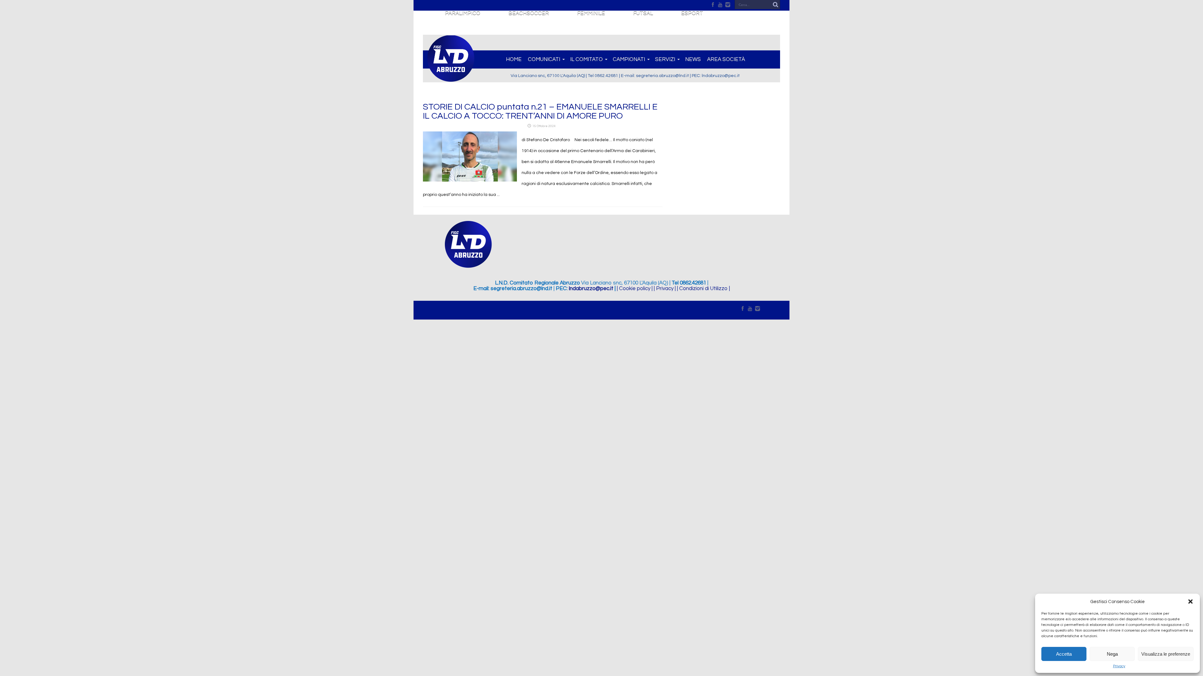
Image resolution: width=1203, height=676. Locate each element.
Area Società (726, 59)
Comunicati (544, 59)
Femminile (591, 13)
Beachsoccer (528, 13)
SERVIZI (665, 59)
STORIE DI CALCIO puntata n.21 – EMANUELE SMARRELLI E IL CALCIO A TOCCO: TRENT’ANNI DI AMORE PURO (540, 111)
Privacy (1119, 666)
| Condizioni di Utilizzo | (703, 288)
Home (514, 59)
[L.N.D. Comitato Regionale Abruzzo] (450, 78)
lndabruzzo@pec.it (591, 288)
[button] (1190, 601)
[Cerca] (775, 4)
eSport (692, 13)
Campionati (629, 59)
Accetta (1064, 654)
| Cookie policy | (635, 288)
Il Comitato (586, 59)
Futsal (643, 13)
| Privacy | (665, 288)
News (693, 59)
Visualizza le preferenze (1165, 654)
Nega (1112, 654)
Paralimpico (462, 13)
